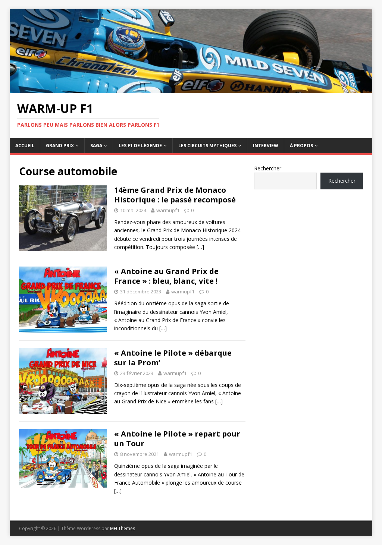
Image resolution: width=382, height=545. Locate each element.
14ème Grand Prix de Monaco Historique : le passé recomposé (175, 195)
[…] (200, 247)
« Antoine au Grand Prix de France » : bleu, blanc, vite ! (166, 276)
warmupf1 (167, 210)
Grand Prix (60, 145)
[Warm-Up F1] (191, 88)
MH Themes (122, 528)
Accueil (24, 145)
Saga (96, 145)
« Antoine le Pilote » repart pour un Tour (177, 438)
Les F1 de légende (140, 145)
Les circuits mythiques (207, 145)
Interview (265, 145)
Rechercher (267, 168)
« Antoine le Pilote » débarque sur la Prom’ (173, 358)
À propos (301, 145)
